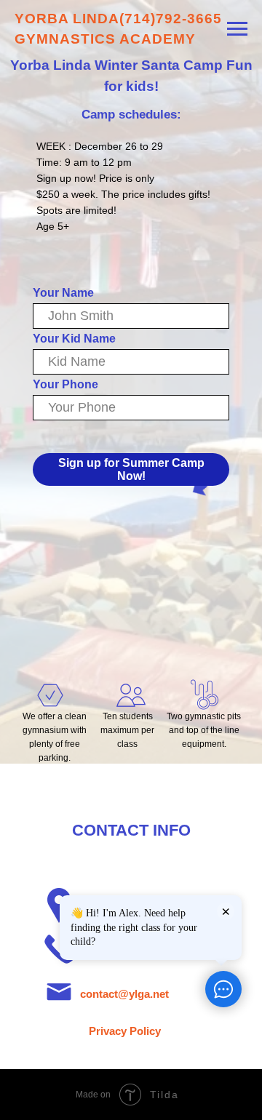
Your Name (63, 293)
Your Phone (65, 384)
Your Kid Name (74, 338)
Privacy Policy (125, 1031)
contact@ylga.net (124, 994)
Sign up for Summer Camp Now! (131, 469)
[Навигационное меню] (237, 29)
